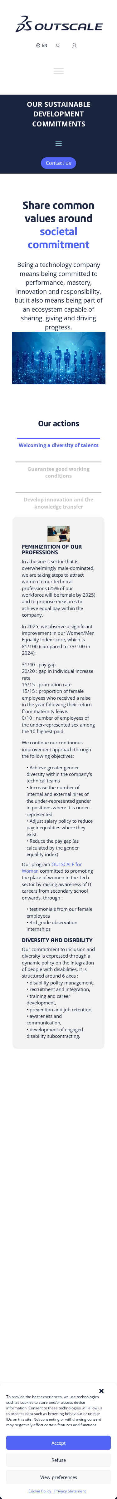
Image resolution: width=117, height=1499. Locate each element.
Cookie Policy (39, 1491)
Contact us (58, 163)
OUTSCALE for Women (52, 867)
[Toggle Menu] (59, 71)
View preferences (58, 1477)
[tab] (58, 445)
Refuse (58, 1460)
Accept (58, 1443)
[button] (101, 1391)
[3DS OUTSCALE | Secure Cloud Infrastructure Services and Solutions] (59, 13)
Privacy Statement (70, 1491)
